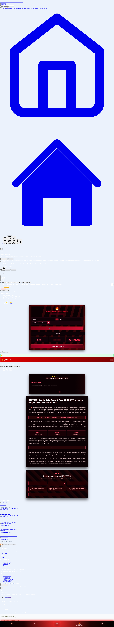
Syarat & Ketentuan (7, 576)
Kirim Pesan (4, 553)
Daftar (18, 2)
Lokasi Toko (5, 564)
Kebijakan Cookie (6, 578)
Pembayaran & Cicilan (7, 580)
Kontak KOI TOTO (7, 563)
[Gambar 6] (28, 282)
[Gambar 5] (23, 282)
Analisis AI (11, 259)
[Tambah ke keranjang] (4, 544)
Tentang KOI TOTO (7, 562)
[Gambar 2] (8, 282)
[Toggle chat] (1, 588)
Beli (7, 352)
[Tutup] (1, 249)
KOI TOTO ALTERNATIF (18, 271)
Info (111, 359)
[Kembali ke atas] (1, 546)
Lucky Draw (3, 366)
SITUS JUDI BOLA (35, 8)
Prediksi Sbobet (17, 366)
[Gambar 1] (3, 282)
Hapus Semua (4, 259)
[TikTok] (3, 557)
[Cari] (1, 5)
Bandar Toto (21, 8)
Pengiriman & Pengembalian (9, 579)
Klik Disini (11, 303)
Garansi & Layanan (7, 581)
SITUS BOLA (15, 8)
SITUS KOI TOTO (36, 271)
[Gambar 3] (13, 282)
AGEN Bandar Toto (43, 8)
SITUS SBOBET (27, 8)
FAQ (4, 565)
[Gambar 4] (18, 282)
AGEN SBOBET (9, 8)
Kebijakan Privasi (6, 577)
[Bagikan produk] (1, 270)
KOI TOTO (3, 8)
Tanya (4, 269)
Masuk (21, 2)
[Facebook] (1, 557)
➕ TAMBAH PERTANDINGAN (57, 328)
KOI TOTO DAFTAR (12, 2)
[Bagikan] (1, 544)
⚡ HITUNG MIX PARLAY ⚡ (57, 346)
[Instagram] (2, 557)
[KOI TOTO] (3, 3)
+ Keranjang (8, 269)
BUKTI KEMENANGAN (79, 625)
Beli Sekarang (13, 269)
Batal (3, 597)
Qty (1, 351)
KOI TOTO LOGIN (4, 2)
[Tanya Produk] (8, 352)
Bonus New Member (9, 366)
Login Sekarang (7, 597)
